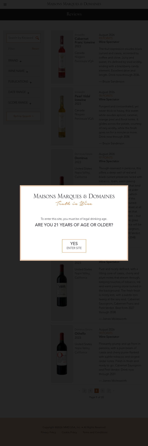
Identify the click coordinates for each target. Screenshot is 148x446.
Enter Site (74, 246)
